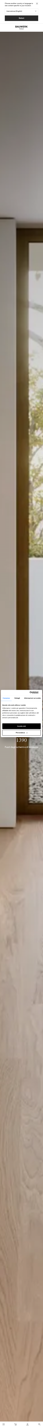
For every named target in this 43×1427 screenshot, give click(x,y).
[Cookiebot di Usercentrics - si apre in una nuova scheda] (32, 692)
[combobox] (21, 11)
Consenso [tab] (6, 698)
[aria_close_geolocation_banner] (37, 3)
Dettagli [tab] (17, 698)
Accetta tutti (21, 726)
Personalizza (20, 732)
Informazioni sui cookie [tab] (32, 698)
